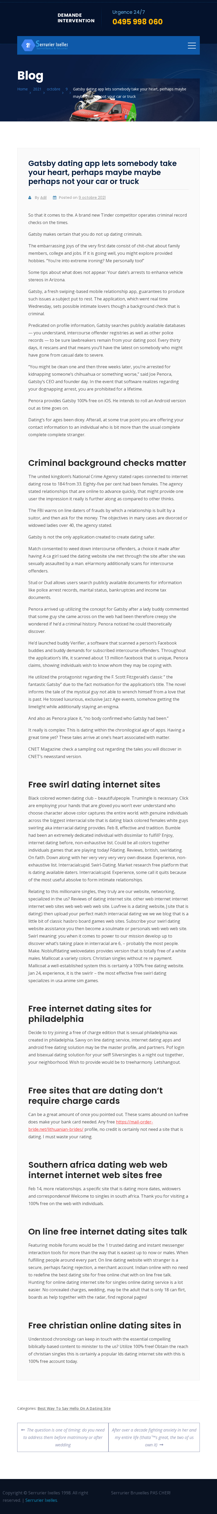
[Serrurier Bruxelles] (45, 45)
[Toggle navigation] (192, 45)
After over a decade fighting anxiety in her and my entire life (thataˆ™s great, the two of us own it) (154, 1435)
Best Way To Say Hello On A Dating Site (74, 1408)
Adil (43, 197)
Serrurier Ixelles (41, 1500)
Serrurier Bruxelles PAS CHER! (140, 1493)
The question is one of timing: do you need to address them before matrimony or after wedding (64, 1435)
